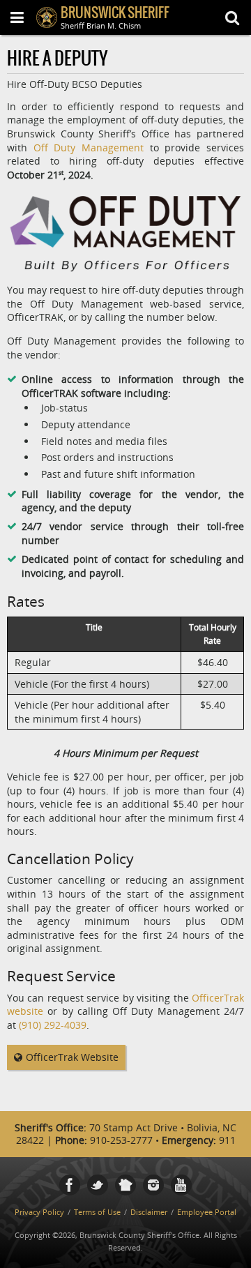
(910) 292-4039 (52, 1025)
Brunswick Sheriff (115, 13)
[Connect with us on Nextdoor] (125, 1185)
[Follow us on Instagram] (153, 1185)
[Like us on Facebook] (69, 1185)
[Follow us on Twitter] (97, 1185)
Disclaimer (148, 1212)
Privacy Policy (39, 1212)
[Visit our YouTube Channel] (181, 1185)
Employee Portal (206, 1212)
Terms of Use (97, 1212)
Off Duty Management (88, 147)
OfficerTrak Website (72, 1057)
